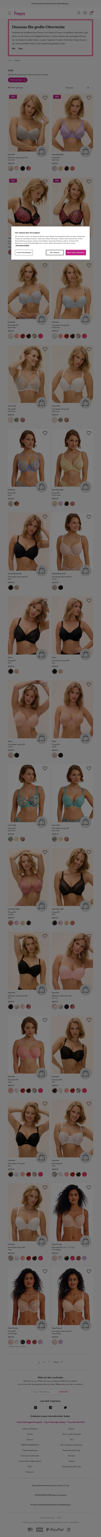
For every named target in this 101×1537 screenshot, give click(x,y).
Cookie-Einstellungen (23, 252)
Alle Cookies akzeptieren (76, 252)
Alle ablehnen (54, 252)
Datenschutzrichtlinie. (22, 245)
